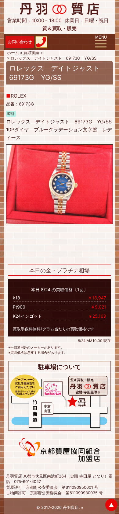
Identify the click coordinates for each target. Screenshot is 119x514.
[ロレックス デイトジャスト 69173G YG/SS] (59, 184)
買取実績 (31, 52)
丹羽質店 (71, 507)
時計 (11, 114)
